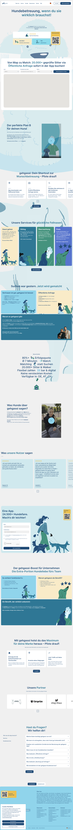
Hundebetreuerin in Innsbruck (40, 817)
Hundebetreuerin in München (52, 814)
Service (22, 3)
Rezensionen (32, 3)
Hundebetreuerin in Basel (65, 811)
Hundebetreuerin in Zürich (65, 809)
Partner (37, 3)
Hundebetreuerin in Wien (42, 809)
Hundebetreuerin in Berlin (54, 809)
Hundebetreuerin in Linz (41, 813)
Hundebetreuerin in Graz (42, 814)
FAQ (41, 3)
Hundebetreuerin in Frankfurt (52, 820)
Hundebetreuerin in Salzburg (40, 811)
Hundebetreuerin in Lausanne (64, 814)
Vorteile (26, 3)
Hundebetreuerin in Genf (65, 816)
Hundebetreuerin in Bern (65, 812)
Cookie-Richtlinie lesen (7, 817)
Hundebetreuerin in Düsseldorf (52, 818)
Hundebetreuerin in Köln (53, 816)
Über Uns (17, 3)
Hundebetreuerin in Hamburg (52, 811)
